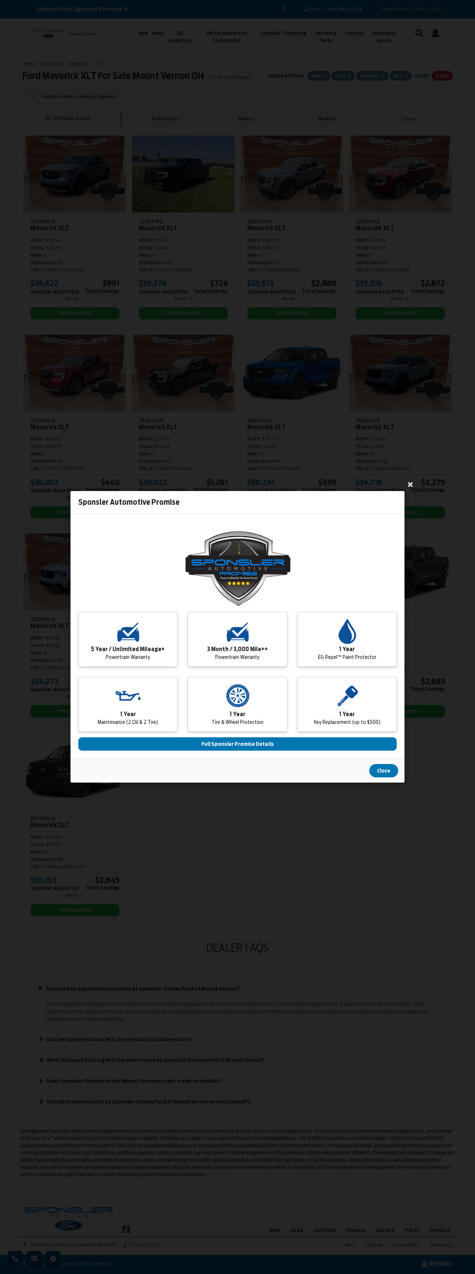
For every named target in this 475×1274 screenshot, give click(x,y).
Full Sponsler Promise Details (238, 744)
